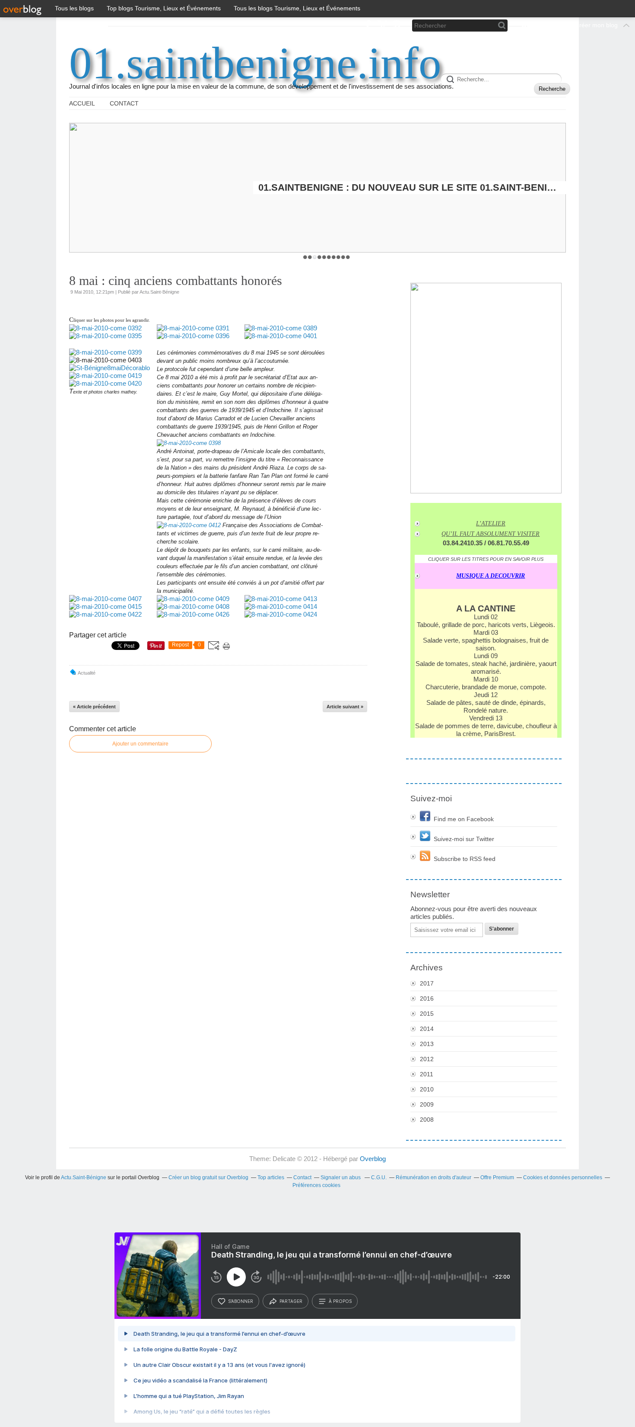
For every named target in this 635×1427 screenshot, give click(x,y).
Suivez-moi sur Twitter (464, 838)
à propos (340, 1301)
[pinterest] (396, 25)
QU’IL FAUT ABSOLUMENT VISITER (490, 534)
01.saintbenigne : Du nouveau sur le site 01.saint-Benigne (409, 187)
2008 (427, 1119)
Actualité (86, 672)
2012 (427, 1059)
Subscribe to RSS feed (464, 858)
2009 (427, 1104)
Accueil (82, 103)
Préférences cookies (316, 1185)
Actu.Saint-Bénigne (83, 1177)
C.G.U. (379, 1177)
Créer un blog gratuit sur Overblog (208, 1177)
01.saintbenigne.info (255, 63)
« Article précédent (94, 706)
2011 (426, 1074)
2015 (427, 1013)
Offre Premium (497, 1177)
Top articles (270, 1177)
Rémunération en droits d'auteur (433, 1177)
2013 (427, 1043)
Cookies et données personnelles (562, 1177)
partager (290, 1301)
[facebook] (367, 25)
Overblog (373, 1158)
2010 (427, 1089)
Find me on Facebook (464, 819)
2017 (427, 983)
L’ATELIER (490, 523)
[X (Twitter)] (382, 25)
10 (348, 257)
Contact (124, 103)
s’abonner (240, 1301)
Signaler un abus (341, 1177)
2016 (427, 998)
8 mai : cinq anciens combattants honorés (175, 280)
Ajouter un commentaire (140, 744)
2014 (427, 1028)
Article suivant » (345, 706)
